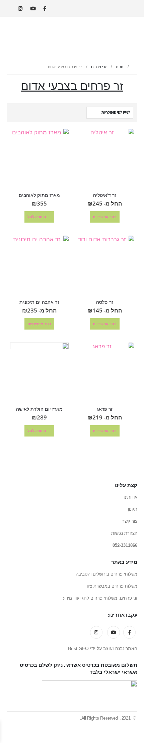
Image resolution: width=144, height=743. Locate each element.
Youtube (113, 632)
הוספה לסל (36, 216)
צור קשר (129, 521)
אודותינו (130, 497)
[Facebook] (45, 8)
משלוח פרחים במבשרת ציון (112, 586)
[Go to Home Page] (135, 67)
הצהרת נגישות (124, 533)
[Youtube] (33, 8)
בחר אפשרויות (105, 216)
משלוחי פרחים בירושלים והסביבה (106, 574)
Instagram (96, 632)
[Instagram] (20, 8)
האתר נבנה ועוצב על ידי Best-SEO (102, 648)
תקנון (132, 509)
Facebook (129, 632)
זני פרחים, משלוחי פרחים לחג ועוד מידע (100, 598)
